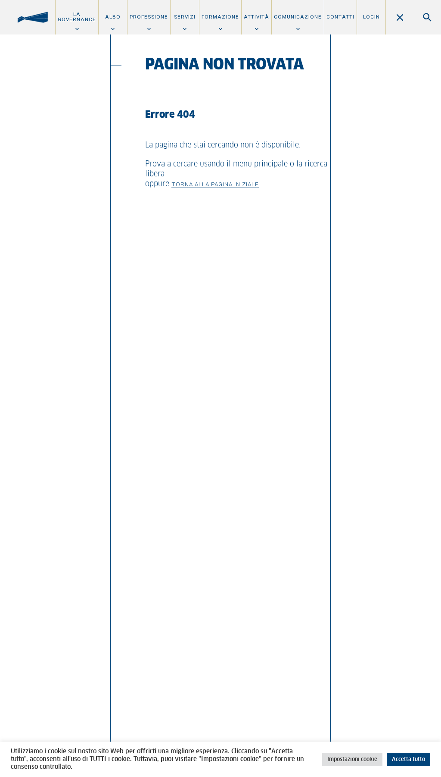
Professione (149, 17)
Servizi (185, 17)
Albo (113, 17)
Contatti (340, 17)
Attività (256, 17)
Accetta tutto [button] (408, 759)
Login (371, 17)
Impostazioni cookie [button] (352, 759)
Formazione (220, 17)
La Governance (77, 16)
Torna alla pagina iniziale (215, 184)
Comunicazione (298, 17)
